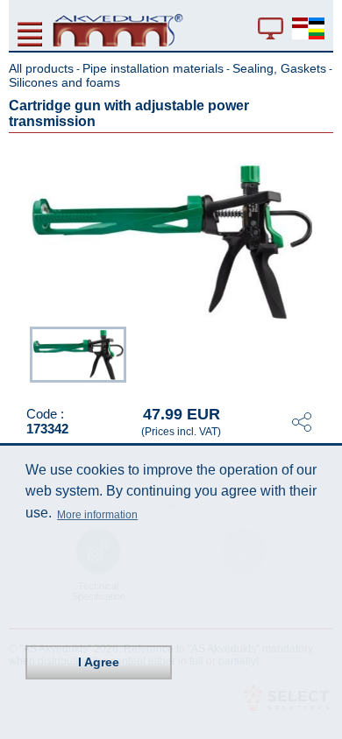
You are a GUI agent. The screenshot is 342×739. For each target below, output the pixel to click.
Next (321, 355)
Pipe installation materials (153, 68)
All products (41, 68)
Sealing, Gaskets (279, 68)
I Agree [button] (98, 662)
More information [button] (97, 515)
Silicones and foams (64, 82)
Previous (21, 355)
